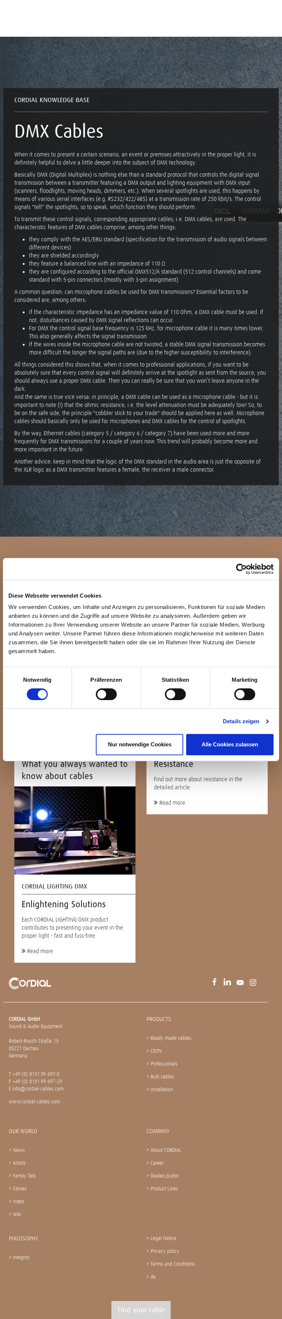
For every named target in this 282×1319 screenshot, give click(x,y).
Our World (23, 1131)
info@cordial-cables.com (38, 1088)
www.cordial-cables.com (34, 1101)
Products (159, 1019)
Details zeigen (241, 721)
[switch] (106, 694)
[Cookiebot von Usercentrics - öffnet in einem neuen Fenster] (241, 568)
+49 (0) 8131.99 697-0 (35, 1074)
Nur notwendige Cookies (139, 744)
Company (158, 1131)
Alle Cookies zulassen (230, 744)
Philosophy (23, 1238)
